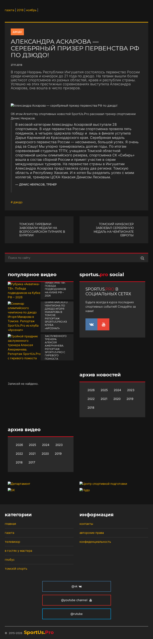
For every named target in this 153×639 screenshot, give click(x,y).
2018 (90, 407)
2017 (31, 462)
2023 (130, 390)
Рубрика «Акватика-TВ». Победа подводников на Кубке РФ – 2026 (55, 287)
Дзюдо (17, 31)
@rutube (77, 614)
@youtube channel (74, 600)
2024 (117, 390)
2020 (117, 399)
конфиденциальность (95, 542)
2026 (91, 390)
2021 (104, 399)
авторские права (91, 533)
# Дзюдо (17, 202)
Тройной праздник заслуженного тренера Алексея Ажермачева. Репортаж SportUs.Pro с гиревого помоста (56, 344)
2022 (91, 399)
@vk (74, 586)
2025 (104, 390)
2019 (130, 399)
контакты (86, 524)
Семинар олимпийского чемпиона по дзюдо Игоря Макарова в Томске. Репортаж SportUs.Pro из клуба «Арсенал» (56, 313)
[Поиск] (142, 257)
